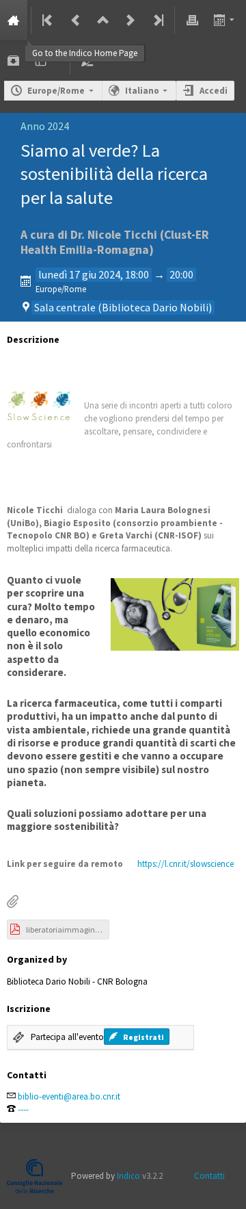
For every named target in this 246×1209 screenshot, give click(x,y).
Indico (128, 1176)
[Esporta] (225, 20)
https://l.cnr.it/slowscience (185, 864)
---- (23, 1109)
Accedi (214, 90)
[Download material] (13, 60)
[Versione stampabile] (192, 20)
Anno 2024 (44, 126)
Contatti (209, 1176)
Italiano (142, 90)
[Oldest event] (48, 20)
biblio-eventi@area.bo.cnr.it (69, 1096)
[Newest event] (157, 20)
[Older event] (76, 20)
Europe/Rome (56, 90)
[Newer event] (130, 20)
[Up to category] (103, 20)
